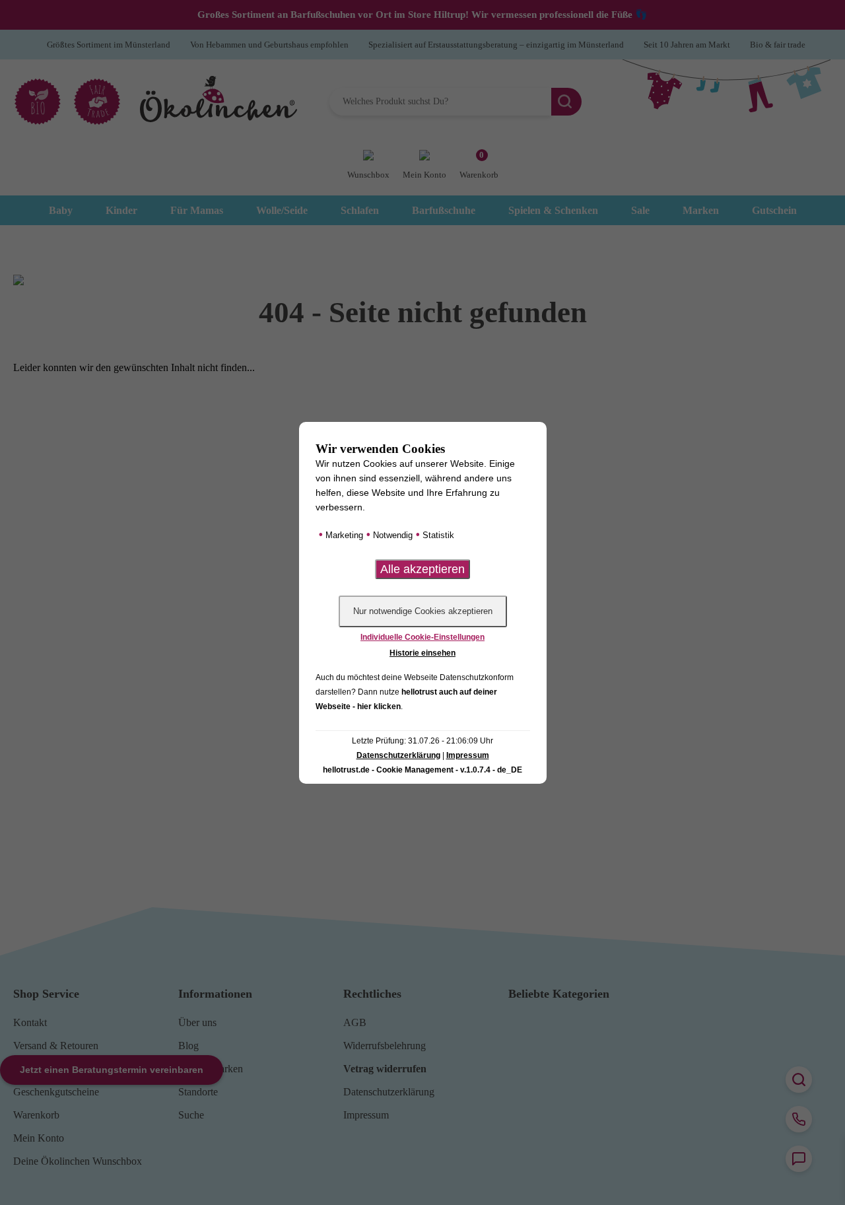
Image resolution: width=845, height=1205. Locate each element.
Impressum (467, 755)
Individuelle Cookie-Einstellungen (422, 637)
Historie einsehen (422, 653)
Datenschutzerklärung (398, 755)
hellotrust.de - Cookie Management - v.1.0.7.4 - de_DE (422, 770)
